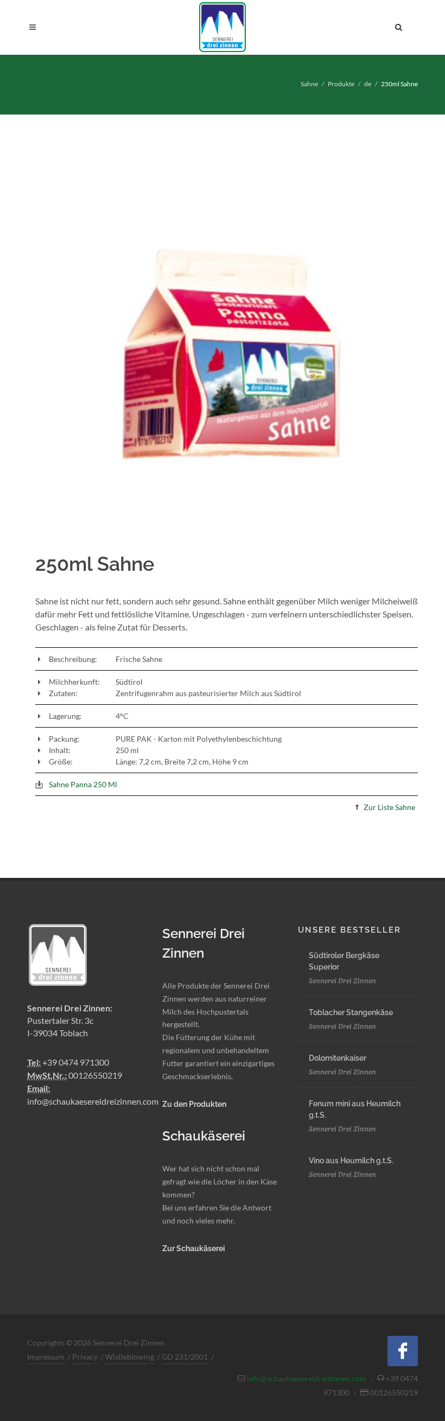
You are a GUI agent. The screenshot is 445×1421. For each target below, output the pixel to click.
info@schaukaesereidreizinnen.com (92, 1101)
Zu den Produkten (194, 1104)
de (367, 84)
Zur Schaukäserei (193, 1248)
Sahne (309, 84)
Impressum (46, 1356)
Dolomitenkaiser (337, 1058)
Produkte (341, 84)
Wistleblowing (129, 1356)
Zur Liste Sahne (389, 807)
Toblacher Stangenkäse (351, 1012)
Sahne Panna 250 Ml (83, 784)
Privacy (85, 1356)
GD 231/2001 (185, 1356)
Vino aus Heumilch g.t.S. (351, 1160)
